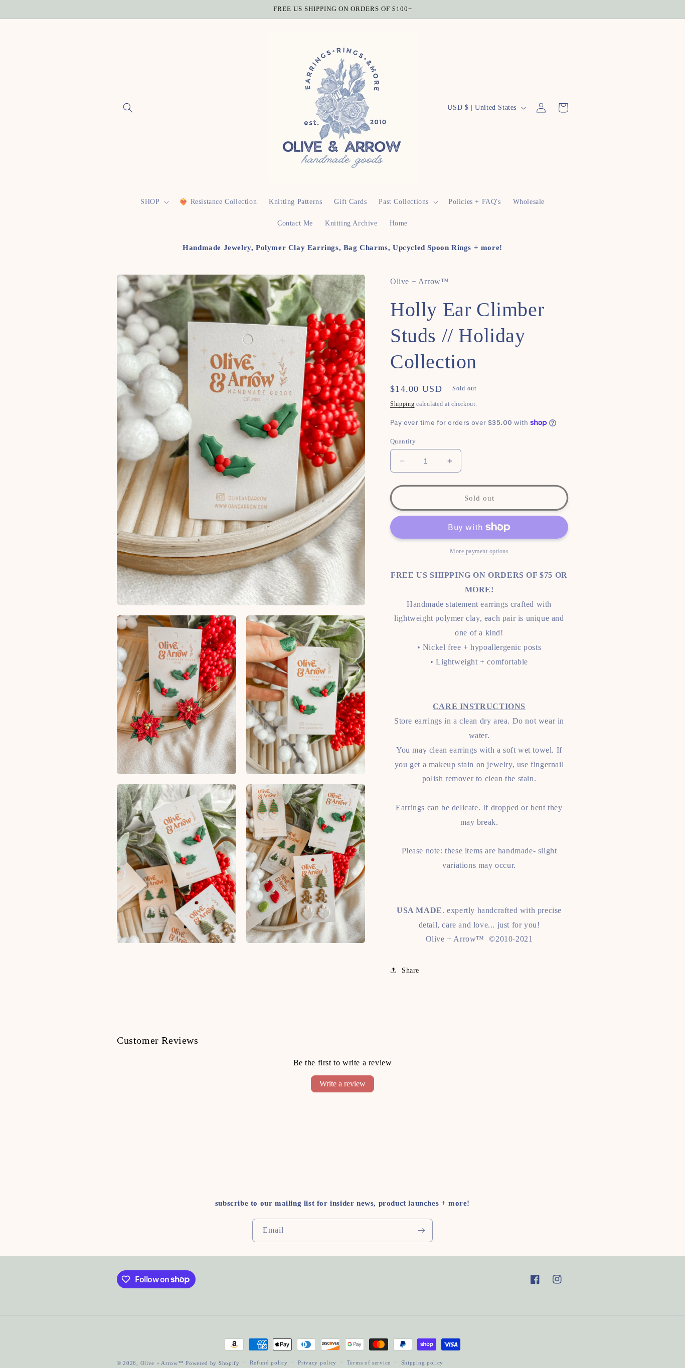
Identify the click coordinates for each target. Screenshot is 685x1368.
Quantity (403, 441)
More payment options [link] (479, 551)
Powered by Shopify (213, 1363)
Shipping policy (422, 1362)
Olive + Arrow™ (162, 1363)
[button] (128, 108)
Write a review (342, 1083)
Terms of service (369, 1362)
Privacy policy (317, 1362)
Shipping (402, 403)
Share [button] (410, 970)
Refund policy (268, 1362)
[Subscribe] (421, 1230)
